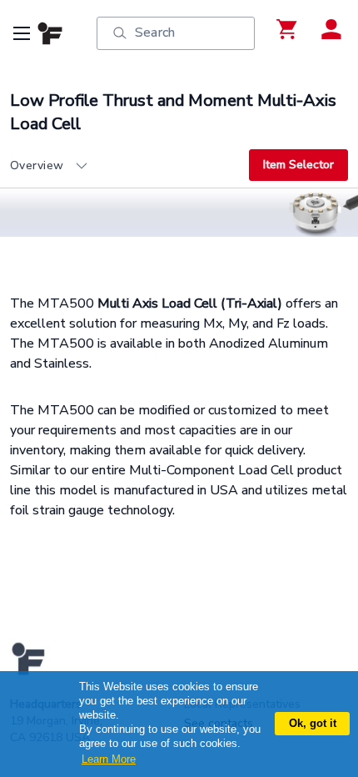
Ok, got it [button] (312, 723)
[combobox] (129, 166)
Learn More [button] (109, 759)
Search (155, 32)
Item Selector (298, 165)
